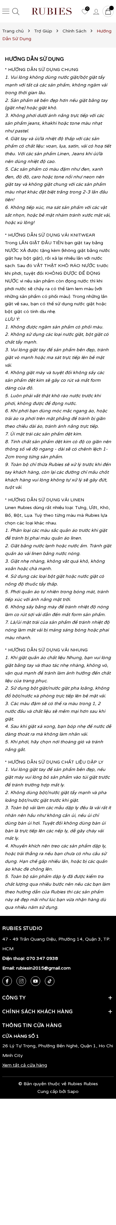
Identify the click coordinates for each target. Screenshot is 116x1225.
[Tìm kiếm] (16, 11)
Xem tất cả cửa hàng (24, 1065)
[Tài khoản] (96, 11)
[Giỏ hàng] (108, 11)
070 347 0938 (42, 958)
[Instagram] (21, 981)
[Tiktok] (49, 981)
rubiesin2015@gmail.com (43, 968)
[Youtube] (35, 981)
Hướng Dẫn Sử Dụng (34, 59)
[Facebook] (7, 981)
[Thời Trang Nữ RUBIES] (51, 11)
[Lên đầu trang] (101, 1189)
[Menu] (5, 11)
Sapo (73, 1091)
